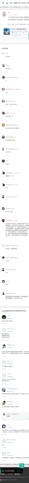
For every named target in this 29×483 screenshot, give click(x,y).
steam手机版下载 (15, 464)
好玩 (3, 444)
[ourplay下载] (6, 3)
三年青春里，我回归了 (7, 366)
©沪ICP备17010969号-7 (22, 477)
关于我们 (2, 474)
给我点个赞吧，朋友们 (7, 321)
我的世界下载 (7, 464)
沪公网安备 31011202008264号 (9, 479)
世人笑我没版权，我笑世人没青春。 (11, 406)
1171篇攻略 (25, 32)
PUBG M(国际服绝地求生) (15, 7)
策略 (16, 35)
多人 (19, 35)
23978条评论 (19, 32)
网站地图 (17, 474)
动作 (13, 35)
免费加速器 (5, 7)
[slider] (10, 318)
